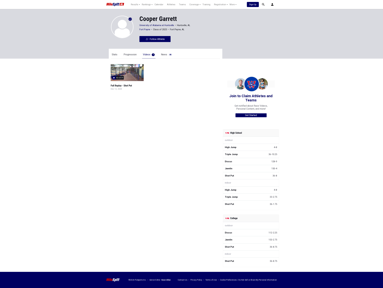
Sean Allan (166, 280)
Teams (182, 4)
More (232, 4)
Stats (114, 54)
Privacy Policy (196, 280)
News (166, 54)
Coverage (194, 4)
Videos (148, 54)
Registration (220, 4)
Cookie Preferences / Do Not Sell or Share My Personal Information (248, 280)
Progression (130, 54)
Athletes (171, 4)
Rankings (146, 4)
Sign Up (252, 4)
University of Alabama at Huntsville (156, 25)
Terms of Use (211, 280)
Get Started (251, 115)
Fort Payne (144, 29)
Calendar (159, 4)
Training (206, 4)
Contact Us (182, 280)
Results (134, 4)
